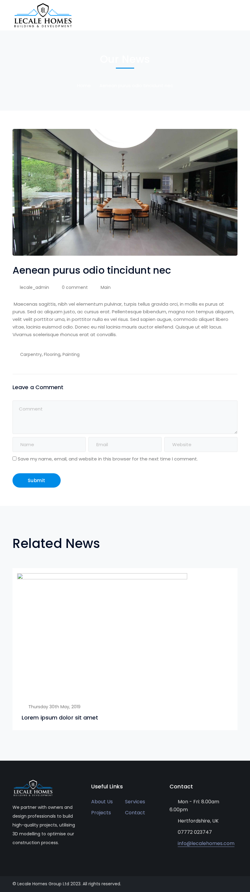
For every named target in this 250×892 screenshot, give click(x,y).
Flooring (52, 354)
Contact (135, 812)
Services (135, 801)
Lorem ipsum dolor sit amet (60, 717)
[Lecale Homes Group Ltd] (42, 15)
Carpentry (31, 354)
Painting (71, 354)
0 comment (75, 287)
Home (84, 85)
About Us (102, 801)
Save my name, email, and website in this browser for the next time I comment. (108, 459)
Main (106, 287)
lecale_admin (34, 287)
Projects (101, 812)
